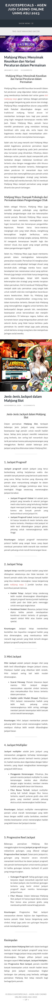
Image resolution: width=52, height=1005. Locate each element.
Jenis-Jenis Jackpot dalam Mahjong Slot (23, 398)
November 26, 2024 (12, 405)
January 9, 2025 (11, 70)
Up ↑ (27, 1000)
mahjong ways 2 (18, 584)
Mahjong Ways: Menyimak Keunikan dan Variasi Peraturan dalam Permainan (25, 61)
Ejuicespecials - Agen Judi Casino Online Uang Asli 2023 (25, 9)
